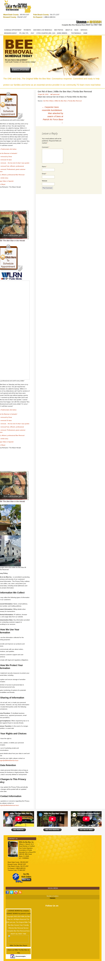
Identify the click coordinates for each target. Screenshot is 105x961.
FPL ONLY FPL (24, 33)
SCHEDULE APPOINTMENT (12, 30)
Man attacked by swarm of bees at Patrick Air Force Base (53, 118)
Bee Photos (58, 30)
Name (44, 166)
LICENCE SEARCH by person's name (18, 913)
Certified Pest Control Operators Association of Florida (27, 848)
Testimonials (76, 33)
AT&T (32, 33)
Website (44, 181)
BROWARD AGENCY (10, 33)
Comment (45, 147)
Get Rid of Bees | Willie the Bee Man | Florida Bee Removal (62, 101)
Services (83, 30)
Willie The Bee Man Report (18, 945)
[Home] (17, 6)
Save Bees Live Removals (42, 30)
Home (85, 33)
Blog (76, 30)
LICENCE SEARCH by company (18, 910)
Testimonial (55, 94)
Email (44, 173)
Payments (27, 30)
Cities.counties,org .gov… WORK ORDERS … (52, 33)
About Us (68, 30)
